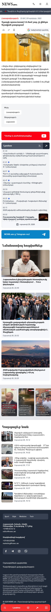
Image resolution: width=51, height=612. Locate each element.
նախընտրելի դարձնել (39, 30)
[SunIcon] (40, 4)
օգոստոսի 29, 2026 (27, 224)
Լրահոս (16, 608)
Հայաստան (10, 122)
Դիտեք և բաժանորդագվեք (18, 136)
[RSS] (39, 145)
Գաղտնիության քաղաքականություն (18, 567)
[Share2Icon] (9, 30)
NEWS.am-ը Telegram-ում (17, 234)
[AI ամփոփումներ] (46, 145)
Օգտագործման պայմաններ (15, 563)
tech (32, 516)
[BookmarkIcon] (14, 30)
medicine (22, 516)
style (14, 516)
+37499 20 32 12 (9, 529)
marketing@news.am (11, 543)
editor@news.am (9, 532)
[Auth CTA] (47, 4)
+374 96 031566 (9, 541)
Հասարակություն (10, 18)
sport (7, 516)
